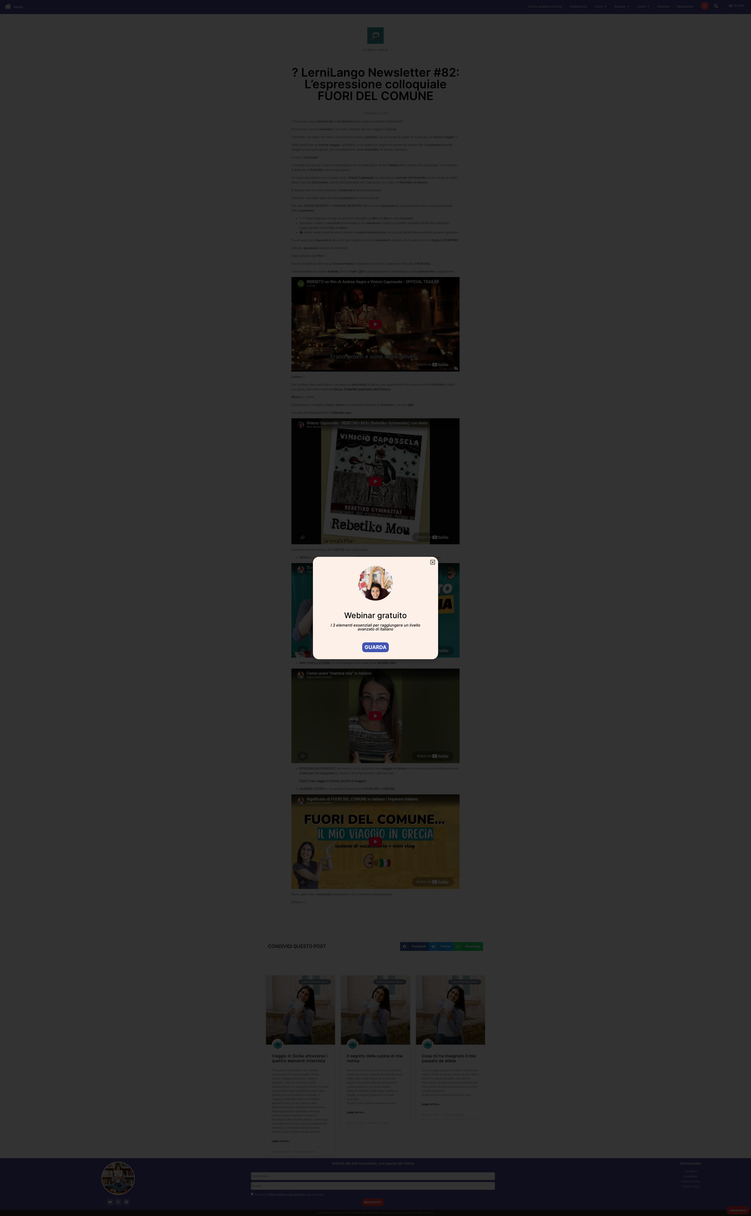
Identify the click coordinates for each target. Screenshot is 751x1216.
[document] (375, 608)
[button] (432, 562)
